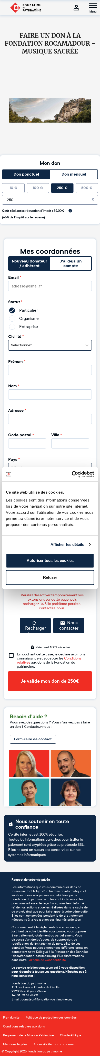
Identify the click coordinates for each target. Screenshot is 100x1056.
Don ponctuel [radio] (26, 174)
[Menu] (93, 5)
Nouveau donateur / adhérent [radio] (29, 263)
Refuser (50, 577)
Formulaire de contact (33, 739)
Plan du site (11, 1017)
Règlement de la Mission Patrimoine (28, 1035)
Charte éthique (70, 1035)
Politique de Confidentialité (46, 960)
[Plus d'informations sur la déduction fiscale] (70, 211)
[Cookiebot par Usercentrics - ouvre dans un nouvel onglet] (72, 474)
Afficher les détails (67, 544)
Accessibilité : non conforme (54, 1044)
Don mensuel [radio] (74, 174)
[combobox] (11, 345)
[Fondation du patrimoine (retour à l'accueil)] (25, 7)
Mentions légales (15, 1044)
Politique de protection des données (51, 1017)
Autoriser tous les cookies (50, 560)
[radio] (13, 188)
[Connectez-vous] (76, 8)
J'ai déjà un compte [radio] (71, 263)
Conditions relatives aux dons (24, 1026)
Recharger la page (35, 629)
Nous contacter (68, 625)
